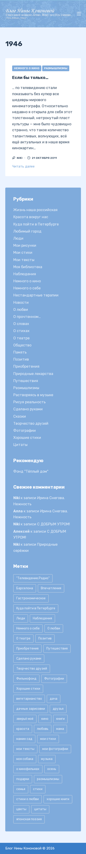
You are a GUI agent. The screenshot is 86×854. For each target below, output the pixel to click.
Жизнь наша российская (35, 210)
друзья (58, 709)
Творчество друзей (30, 423)
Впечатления (51, 588)
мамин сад (24, 739)
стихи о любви (27, 799)
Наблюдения (24, 274)
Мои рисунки (24, 245)
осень (51, 769)
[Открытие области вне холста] (79, 14)
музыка (47, 759)
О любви (20, 309)
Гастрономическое (31, 598)
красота (22, 729)
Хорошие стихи (27, 437)
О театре (21, 338)
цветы (21, 809)
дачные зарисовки (30, 709)
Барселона (24, 588)
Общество (22, 345)
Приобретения (26, 366)
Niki (16, 498)
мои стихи (48, 739)
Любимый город (27, 231)
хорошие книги (58, 799)
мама (60, 729)
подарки (22, 779)
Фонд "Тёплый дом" (30, 471)
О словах (21, 324)
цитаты (40, 809)
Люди (18, 238)
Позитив (21, 359)
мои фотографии (55, 749)
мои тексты (25, 749)
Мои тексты (23, 260)
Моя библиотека (27, 267)
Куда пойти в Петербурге (36, 224)
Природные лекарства (33, 374)
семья (20, 789)
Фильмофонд (26, 679)
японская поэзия (29, 819)
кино (44, 719)
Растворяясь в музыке (33, 395)
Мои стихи (22, 252)
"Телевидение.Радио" (33, 578)
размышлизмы (48, 779)
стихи (37, 789)
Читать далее (23, 166)
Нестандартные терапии (35, 295)
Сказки (19, 416)
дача (53, 699)
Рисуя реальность (29, 402)
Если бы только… (30, 77)
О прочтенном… (27, 316)
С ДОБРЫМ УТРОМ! (53, 524)
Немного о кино (26, 68)
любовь (42, 729)
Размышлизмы (55, 68)
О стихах (21, 331)
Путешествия (25, 381)
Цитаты (20, 445)
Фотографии (24, 430)
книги (60, 719)
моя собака (24, 759)
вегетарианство (29, 699)
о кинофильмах (27, 769)
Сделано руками (28, 409)
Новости (21, 302)
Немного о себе (27, 288)
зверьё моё (24, 719)
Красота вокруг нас (30, 217)
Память (20, 352)
